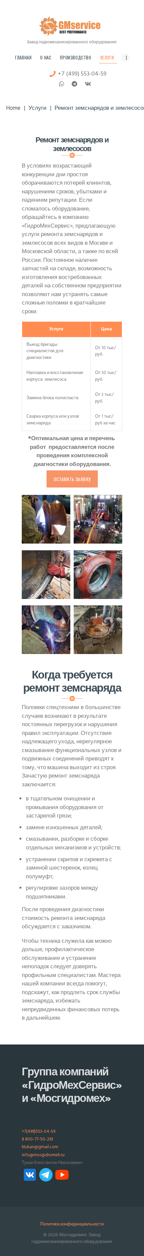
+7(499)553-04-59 (38, 1131)
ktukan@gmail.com (40, 1147)
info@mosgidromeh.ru (43, 1155)
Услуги (37, 108)
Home (13, 108)
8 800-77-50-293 (37, 1139)
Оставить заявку (72, 478)
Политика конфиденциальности (72, 1224)
